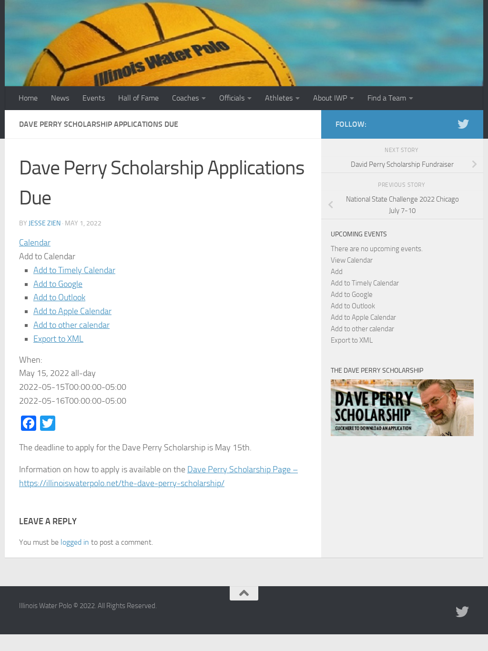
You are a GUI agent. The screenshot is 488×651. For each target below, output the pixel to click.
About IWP (330, 97)
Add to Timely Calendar (74, 270)
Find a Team (386, 97)
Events (93, 97)
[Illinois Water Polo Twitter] (463, 124)
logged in (75, 542)
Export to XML (58, 339)
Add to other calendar (71, 325)
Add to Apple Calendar (72, 311)
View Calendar (352, 260)
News (60, 97)
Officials (231, 97)
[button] (47, 256)
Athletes (279, 97)
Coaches (185, 97)
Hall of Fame (138, 97)
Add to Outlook (59, 297)
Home (28, 97)
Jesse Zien (45, 223)
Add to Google (57, 284)
